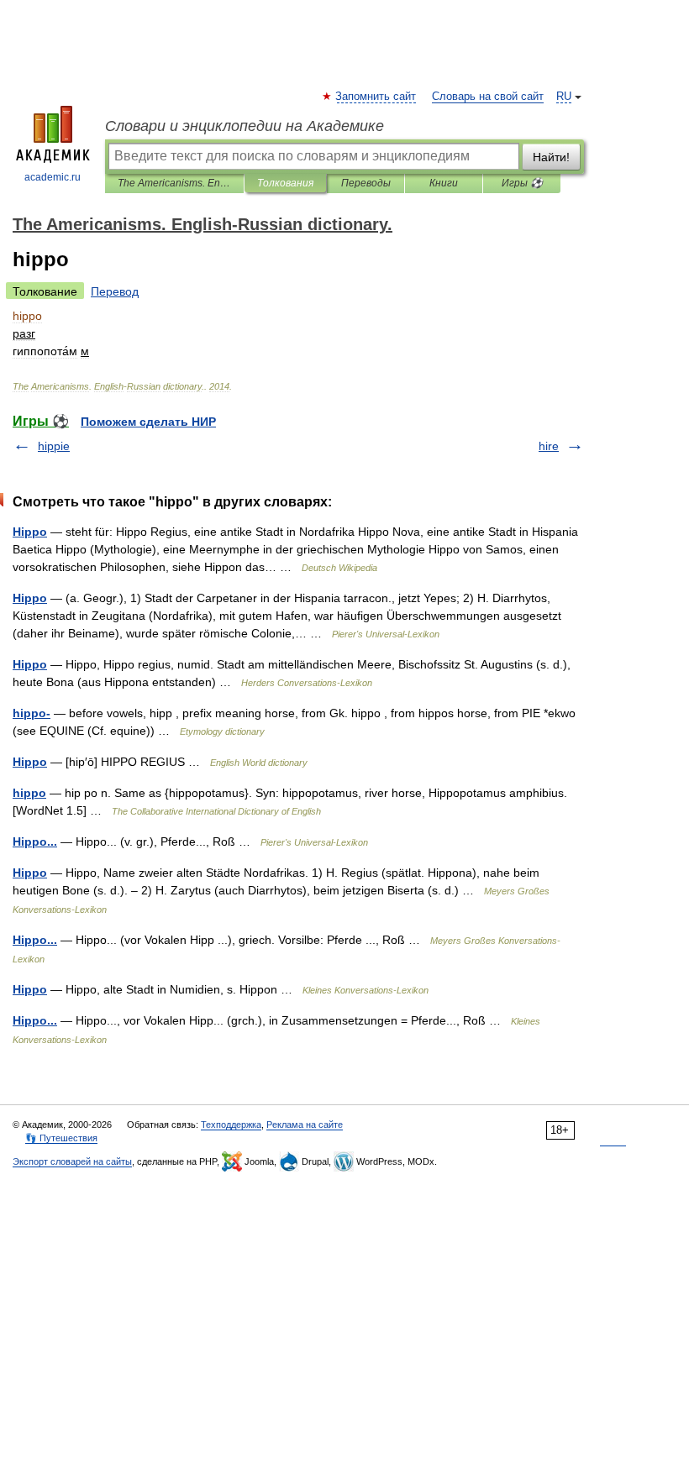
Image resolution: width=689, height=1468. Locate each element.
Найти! (551, 157)
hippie (54, 446)
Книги (443, 183)
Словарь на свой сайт (488, 96)
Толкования (285, 183)
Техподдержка (231, 1124)
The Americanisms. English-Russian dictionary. (174, 183)
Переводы (366, 183)
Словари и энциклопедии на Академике (244, 126)
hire (549, 446)
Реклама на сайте (304, 1124)
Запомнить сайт (376, 96)
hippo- (31, 713)
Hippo (30, 531)
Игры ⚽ (522, 183)
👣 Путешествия (61, 1138)
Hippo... (35, 841)
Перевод (115, 291)
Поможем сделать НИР (148, 421)
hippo (29, 793)
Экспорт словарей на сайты (72, 1161)
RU (563, 96)
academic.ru (52, 177)
